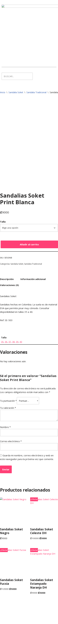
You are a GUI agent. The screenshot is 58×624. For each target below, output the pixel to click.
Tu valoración (8, 407)
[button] (29, 67)
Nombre (5, 427)
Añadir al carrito (29, 244)
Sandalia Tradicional (36, 92)
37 (10, 341)
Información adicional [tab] (33, 279)
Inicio (2, 92)
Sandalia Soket (16, 92)
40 (21, 341)
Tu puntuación (8, 400)
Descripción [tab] (7, 279)
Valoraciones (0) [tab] (9, 285)
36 (6, 341)
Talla (3, 221)
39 (17, 341)
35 (2, 341)
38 (13, 341)
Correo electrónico (11, 441)
